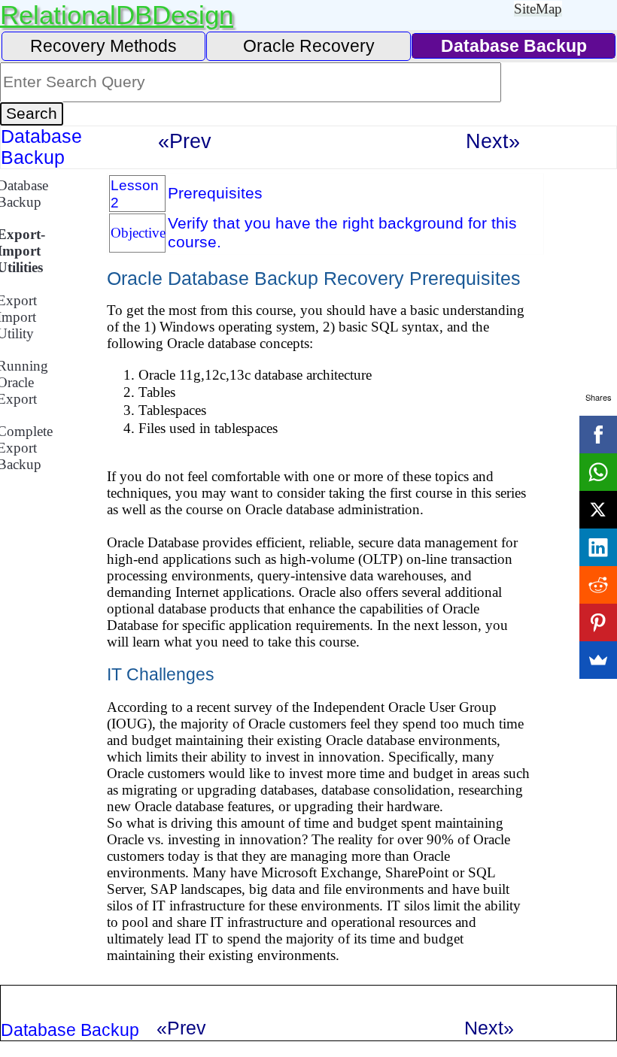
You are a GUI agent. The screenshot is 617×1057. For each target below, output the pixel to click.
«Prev (184, 141)
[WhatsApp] (598, 472)
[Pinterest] (598, 622)
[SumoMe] (598, 660)
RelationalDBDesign (116, 14)
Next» (493, 141)
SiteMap (538, 9)
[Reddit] (598, 585)
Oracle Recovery (309, 46)
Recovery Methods (103, 46)
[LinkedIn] (598, 547)
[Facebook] (598, 434)
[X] (598, 509)
